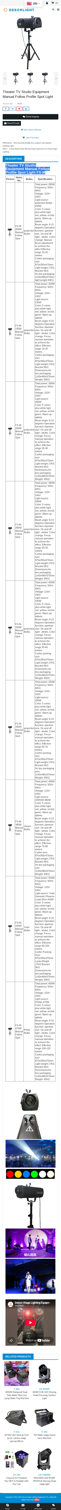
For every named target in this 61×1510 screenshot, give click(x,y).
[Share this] (6, 109)
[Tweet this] (12, 109)
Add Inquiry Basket (32, 129)
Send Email (13, 123)
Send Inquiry (32, 116)
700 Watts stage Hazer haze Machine (44, 1435)
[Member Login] (47, 3)
